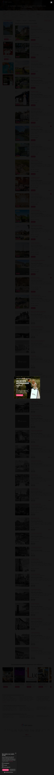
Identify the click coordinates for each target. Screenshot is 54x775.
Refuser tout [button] (12, 769)
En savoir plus (11, 761)
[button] (9, 772)
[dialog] (9, 763)
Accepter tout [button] (5, 769)
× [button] (15, 753)
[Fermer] (51, 2)
